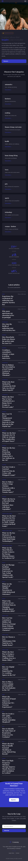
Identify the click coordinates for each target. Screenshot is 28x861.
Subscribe (6, 830)
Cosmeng (16, 842)
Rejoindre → (14, 799)
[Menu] (25, 1)
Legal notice (11, 853)
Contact (17, 853)
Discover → (6, 61)
